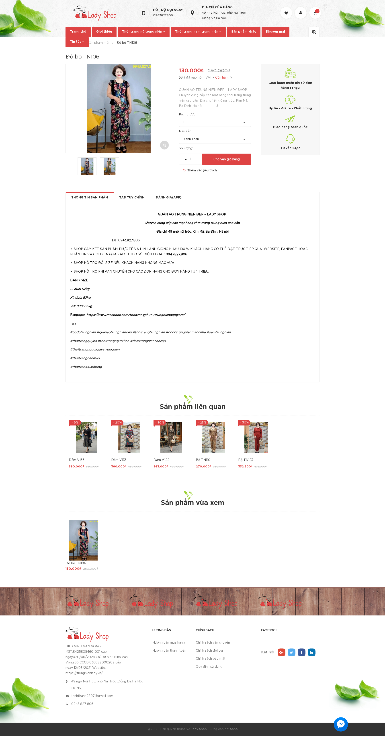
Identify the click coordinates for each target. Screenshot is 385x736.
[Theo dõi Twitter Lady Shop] (291, 652)
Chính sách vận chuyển (213, 642)
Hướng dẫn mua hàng (168, 642)
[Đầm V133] (129, 438)
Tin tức (76, 41)
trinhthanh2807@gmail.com (92, 696)
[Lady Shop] (87, 634)
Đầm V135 (76, 460)
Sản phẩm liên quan (192, 407)
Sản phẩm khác (243, 31)
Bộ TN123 (245, 460)
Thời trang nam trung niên (197, 31)
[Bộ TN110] (213, 438)
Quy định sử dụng (209, 666)
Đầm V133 (119, 460)
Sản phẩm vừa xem (192, 503)
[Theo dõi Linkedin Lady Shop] (311, 652)
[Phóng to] (164, 145)
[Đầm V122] (171, 438)
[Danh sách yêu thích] (286, 9)
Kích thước (187, 114)
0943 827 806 (82, 704)
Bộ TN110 (203, 460)
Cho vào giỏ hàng (226, 159)
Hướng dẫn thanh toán (169, 650)
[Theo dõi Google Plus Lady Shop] (281, 652)
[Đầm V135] (86, 438)
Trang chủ (78, 31)
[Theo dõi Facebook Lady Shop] (301, 652)
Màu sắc (185, 131)
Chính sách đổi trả (209, 650)
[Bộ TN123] (256, 438)
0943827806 (163, 15)
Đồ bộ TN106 (76, 563)
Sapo (234, 729)
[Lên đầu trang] (376, 708)
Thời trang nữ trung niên (142, 31)
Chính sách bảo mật (210, 658)
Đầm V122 (161, 460)
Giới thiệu (104, 31)
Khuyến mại (275, 31)
